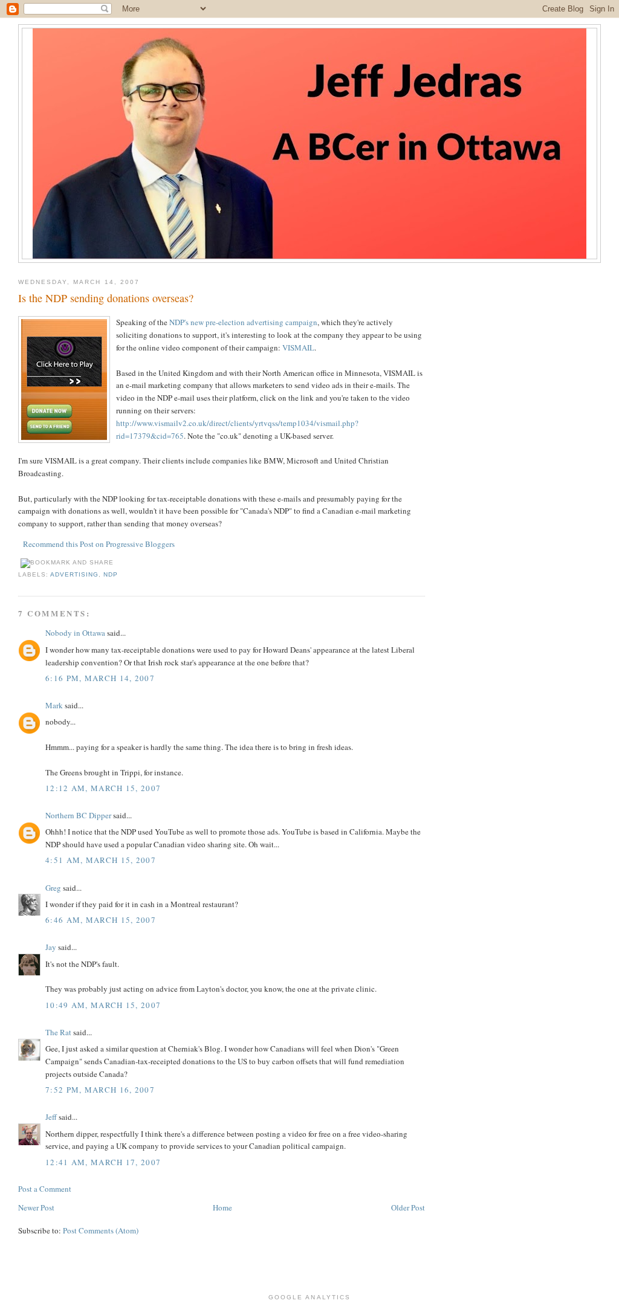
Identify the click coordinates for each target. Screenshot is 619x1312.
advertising (74, 574)
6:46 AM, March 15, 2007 (100, 919)
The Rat (58, 1032)
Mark (54, 705)
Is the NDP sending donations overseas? (105, 298)
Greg (53, 887)
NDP (110, 574)
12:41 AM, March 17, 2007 (103, 1162)
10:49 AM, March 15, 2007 (103, 1005)
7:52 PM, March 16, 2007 (100, 1089)
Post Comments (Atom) (100, 1230)
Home (222, 1207)
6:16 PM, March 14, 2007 (100, 678)
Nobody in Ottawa (75, 632)
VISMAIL (298, 347)
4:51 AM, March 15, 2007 (100, 860)
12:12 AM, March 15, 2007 (103, 788)
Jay (50, 947)
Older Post (408, 1207)
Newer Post (36, 1207)
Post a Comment (44, 1188)
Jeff (51, 1116)
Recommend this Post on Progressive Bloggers (99, 543)
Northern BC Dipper (78, 815)
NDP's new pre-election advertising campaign (243, 322)
